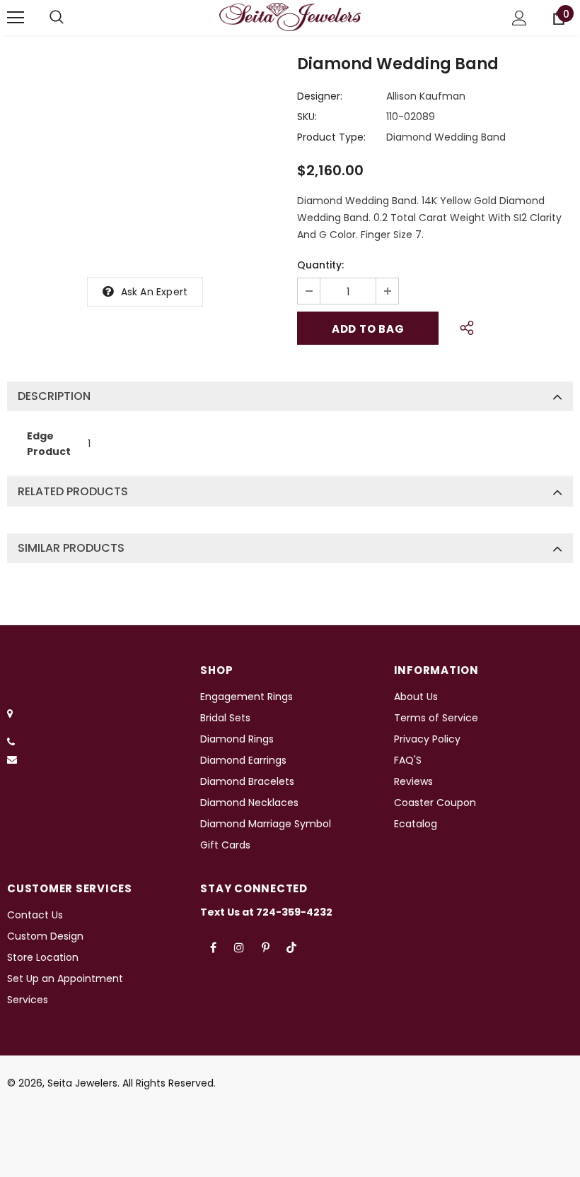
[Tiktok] (291, 947)
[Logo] (290, 17)
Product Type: (331, 137)
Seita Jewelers (82, 1083)
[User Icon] (519, 18)
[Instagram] (239, 947)
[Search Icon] (57, 18)
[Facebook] (213, 947)
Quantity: (320, 265)
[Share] (463, 326)
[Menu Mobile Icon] (15, 17)
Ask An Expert (154, 292)
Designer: (319, 96)
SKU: (307, 117)
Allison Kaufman (425, 96)
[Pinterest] (265, 947)
